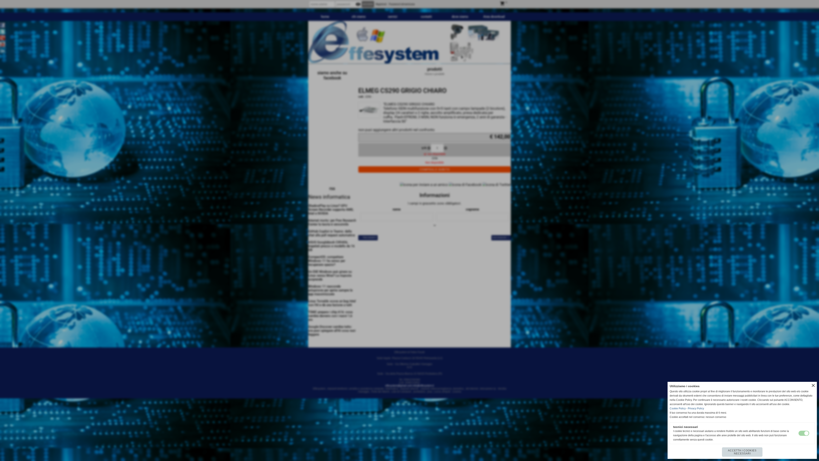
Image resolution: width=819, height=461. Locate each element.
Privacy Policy (696, 408)
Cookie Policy (678, 408)
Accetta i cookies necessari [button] (742, 452)
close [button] (813, 385)
